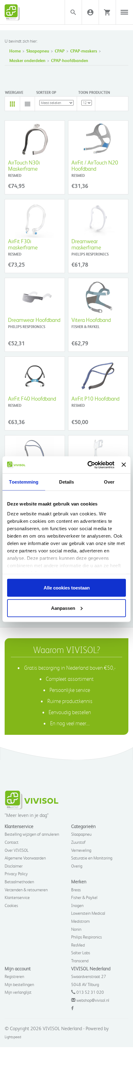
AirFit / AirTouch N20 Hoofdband (94, 165)
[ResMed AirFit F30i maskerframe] (35, 218)
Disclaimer (14, 865)
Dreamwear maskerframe (86, 244)
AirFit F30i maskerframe (23, 244)
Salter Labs (80, 952)
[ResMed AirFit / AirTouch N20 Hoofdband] (98, 140)
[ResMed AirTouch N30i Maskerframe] (35, 140)
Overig (76, 865)
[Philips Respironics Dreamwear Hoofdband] (35, 297)
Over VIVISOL (16, 850)
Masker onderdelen (27, 60)
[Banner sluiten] (124, 465)
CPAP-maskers (83, 51)
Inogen (77, 905)
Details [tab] (66, 482)
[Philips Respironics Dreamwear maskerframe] (98, 218)
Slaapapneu (37, 51)
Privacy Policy (16, 873)
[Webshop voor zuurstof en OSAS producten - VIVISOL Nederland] (28, 12)
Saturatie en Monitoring (91, 857)
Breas (76, 889)
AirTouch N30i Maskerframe (24, 165)
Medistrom (80, 921)
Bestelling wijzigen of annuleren (32, 834)
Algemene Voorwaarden (25, 857)
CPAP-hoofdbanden (69, 60)
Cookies (11, 905)
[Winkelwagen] (107, 12)
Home (15, 51)
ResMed (78, 944)
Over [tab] (109, 482)
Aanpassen (63, 607)
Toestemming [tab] (23, 482)
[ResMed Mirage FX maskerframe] (98, 454)
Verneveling (81, 850)
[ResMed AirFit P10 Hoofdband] (98, 376)
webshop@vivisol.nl (92, 1000)
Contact (12, 842)
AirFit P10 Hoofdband (95, 398)
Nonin (76, 929)
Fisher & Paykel (84, 897)
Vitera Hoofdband (91, 319)
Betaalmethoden (19, 881)
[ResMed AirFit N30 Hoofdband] (35, 454)
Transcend (79, 960)
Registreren (14, 976)
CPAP (60, 51)
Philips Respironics (86, 936)
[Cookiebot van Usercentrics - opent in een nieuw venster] (87, 465)
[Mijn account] (90, 12)
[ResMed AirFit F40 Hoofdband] (35, 376)
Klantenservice (17, 897)
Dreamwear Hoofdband (34, 319)
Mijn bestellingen (19, 984)
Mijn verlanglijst (18, 992)
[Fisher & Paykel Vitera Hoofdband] (98, 297)
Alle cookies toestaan (67, 587)
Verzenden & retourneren (26, 889)
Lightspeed (13, 1036)
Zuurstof (78, 842)
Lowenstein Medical (88, 913)
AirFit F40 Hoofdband (32, 398)
